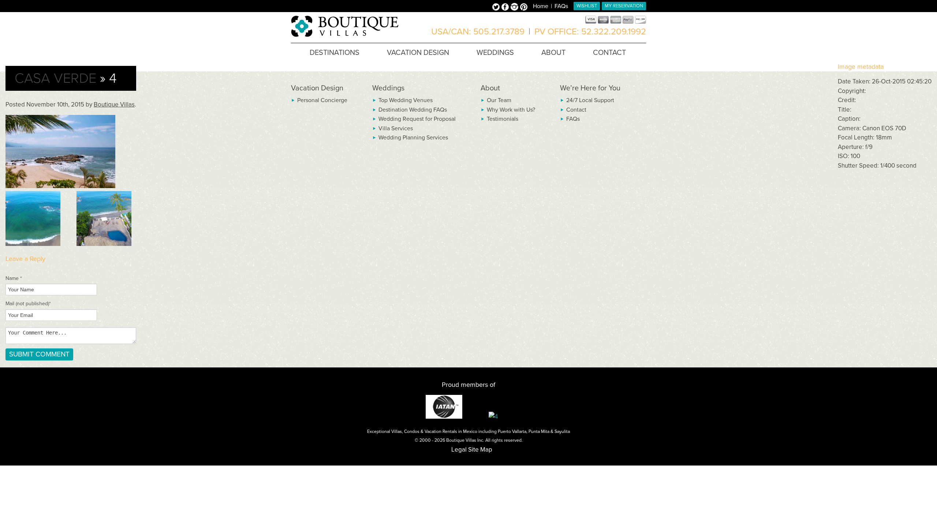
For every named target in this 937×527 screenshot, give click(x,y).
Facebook (506, 8)
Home (540, 6)
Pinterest (523, 8)
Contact (576, 109)
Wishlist (586, 6)
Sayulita (562, 431)
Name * (13, 278)
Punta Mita (539, 431)
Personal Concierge (322, 100)
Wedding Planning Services (413, 137)
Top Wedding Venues (405, 100)
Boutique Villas (114, 104)
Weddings (388, 88)
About (490, 88)
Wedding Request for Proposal (417, 119)
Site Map (480, 449)
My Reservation (624, 6)
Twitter (496, 8)
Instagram (515, 8)
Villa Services (395, 128)
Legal (459, 449)
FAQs (561, 6)
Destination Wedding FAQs (412, 109)
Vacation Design (317, 88)
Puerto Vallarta (512, 431)
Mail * (28, 303)
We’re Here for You (590, 88)
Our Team (499, 100)
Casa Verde (55, 78)
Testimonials (502, 119)
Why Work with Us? (511, 109)
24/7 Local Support (590, 100)
